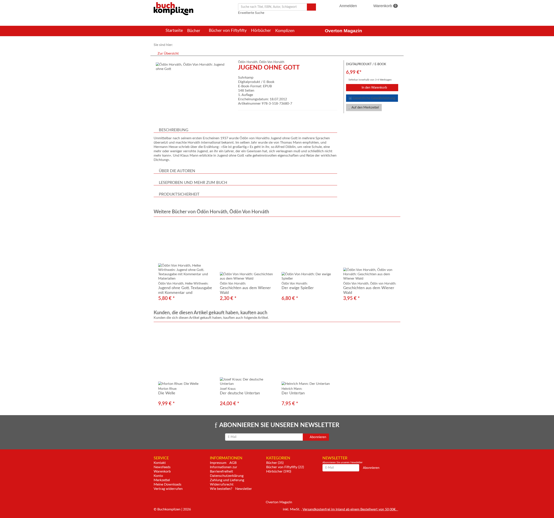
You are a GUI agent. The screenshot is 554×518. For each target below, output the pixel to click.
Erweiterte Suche (251, 13)
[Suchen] (311, 7)
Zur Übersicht (168, 53)
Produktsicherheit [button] (179, 194)
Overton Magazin (343, 30)
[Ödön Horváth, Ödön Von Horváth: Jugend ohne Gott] (194, 66)
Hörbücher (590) (278, 471)
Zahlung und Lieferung (227, 480)
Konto (158, 476)
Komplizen (285, 31)
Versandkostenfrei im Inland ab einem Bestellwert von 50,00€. (350, 509)
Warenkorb (384, 6)
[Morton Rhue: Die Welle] (184, 356)
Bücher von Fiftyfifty (228, 31)
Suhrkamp (245, 77)
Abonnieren (317, 437)
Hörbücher (261, 31)
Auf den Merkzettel (365, 107)
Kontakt (160, 463)
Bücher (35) (274, 463)
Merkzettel (162, 480)
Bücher (194, 31)
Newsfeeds (162, 467)
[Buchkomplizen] (173, 8)
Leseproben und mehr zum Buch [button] (193, 183)
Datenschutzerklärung (226, 476)
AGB (233, 463)
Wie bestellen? (221, 488)
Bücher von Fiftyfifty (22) (285, 467)
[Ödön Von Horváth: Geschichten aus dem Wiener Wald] (246, 251)
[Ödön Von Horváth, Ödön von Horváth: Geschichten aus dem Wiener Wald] (369, 251)
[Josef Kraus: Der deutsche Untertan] (246, 356)
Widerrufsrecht (222, 484)
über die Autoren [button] (177, 171)
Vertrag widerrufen (168, 488)
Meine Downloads (167, 484)
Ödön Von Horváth (271, 62)
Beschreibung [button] (173, 130)
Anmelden (348, 6)
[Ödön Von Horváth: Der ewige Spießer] (307, 251)
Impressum (218, 463)
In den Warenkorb (374, 87)
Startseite (174, 31)
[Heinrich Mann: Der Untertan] (307, 356)
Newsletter (243, 488)
